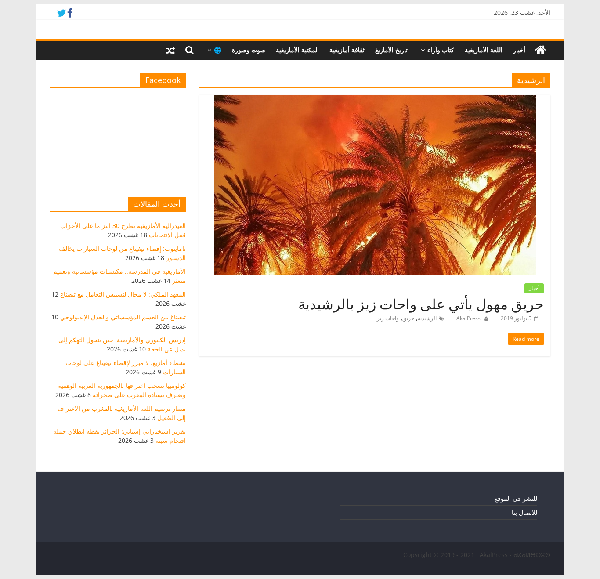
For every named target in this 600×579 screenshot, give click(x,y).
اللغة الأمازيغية (483, 50)
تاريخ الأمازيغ (391, 50)
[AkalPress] (540, 50)
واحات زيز (388, 318)
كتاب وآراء (440, 50)
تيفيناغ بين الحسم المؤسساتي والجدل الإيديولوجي (123, 317)
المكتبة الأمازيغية (297, 50)
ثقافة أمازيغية (347, 50)
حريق (408, 318)
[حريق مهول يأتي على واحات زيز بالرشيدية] (375, 100)
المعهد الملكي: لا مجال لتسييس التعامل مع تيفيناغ (123, 294)
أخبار (519, 50)
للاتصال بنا (524, 512)
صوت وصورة (248, 50)
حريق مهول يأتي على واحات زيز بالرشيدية (421, 303)
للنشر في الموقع (516, 498)
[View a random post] (170, 50)
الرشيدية (427, 318)
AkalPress (468, 318)
